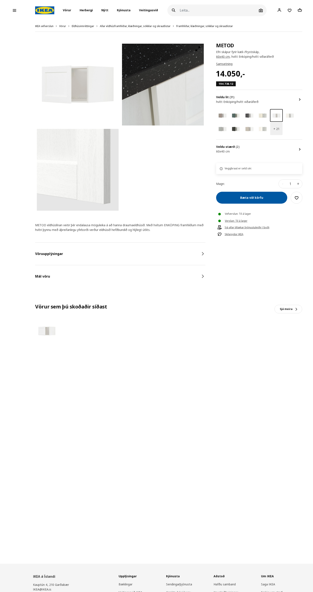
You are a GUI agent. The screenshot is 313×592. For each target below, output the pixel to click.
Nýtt (104, 10)
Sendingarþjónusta (179, 584)
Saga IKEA (268, 584)
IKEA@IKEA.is (42, 589)
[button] (68, 10)
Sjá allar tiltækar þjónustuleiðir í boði (247, 227)
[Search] (173, 10)
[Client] (279, 10)
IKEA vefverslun (44, 26)
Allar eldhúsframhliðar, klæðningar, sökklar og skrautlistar (135, 26)
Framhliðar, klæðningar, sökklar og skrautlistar (204, 26)
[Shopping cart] (300, 10)
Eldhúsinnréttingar (83, 26)
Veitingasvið (148, 10)
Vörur (62, 26)
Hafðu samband (225, 584)
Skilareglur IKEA (234, 234)
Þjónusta (124, 10)
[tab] (120, 253)
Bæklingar (125, 584)
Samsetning (224, 64)
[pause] (163, 84)
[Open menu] (14, 10)
